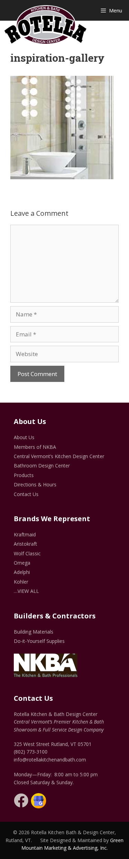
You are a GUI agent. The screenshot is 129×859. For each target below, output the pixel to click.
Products (24, 475)
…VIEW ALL (26, 591)
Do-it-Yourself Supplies (39, 641)
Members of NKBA (35, 447)
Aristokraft (25, 543)
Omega (22, 562)
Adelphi (22, 572)
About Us (24, 437)
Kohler (21, 581)
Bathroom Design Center (42, 465)
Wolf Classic (27, 553)
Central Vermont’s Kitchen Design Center (59, 456)
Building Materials (33, 631)
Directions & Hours (35, 484)
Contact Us (26, 494)
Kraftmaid (25, 534)
